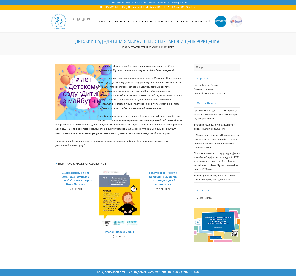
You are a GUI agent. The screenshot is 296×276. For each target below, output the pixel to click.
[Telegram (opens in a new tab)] (72, 19)
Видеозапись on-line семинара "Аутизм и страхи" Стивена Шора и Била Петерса (76, 178)
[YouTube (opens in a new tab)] (88, 19)
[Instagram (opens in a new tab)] (83, 19)
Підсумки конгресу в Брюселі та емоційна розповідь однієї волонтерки (163, 178)
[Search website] (209, 21)
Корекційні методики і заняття (209, 93)
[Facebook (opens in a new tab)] (78, 19)
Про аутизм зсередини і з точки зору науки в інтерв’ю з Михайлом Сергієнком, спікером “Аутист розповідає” (217, 114)
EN (78, 23)
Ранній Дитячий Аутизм (206, 85)
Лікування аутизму (203, 89)
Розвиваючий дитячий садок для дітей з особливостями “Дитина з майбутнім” (147, 2)
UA (73, 23)
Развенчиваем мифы (119, 232)
